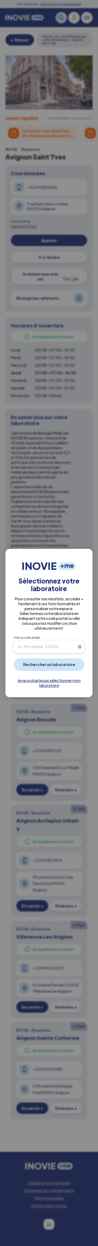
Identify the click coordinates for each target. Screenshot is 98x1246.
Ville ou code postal (27, 637)
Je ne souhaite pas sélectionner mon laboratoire (49, 683)
